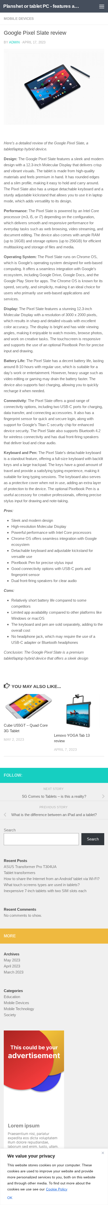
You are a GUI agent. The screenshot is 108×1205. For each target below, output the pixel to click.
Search (10, 830)
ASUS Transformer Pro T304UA (30, 867)
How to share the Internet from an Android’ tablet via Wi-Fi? (51, 879)
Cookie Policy (56, 1189)
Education (12, 997)
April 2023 (12, 966)
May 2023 (12, 960)
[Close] (103, 1153)
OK (9, 1198)
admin (14, 42)
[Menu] (101, 6)
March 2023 (13, 972)
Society (10, 1015)
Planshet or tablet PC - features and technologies (42, 6)
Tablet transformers (19, 873)
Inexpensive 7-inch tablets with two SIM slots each (45, 891)
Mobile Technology (19, 1009)
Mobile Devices (19, 19)
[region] (54, 1177)
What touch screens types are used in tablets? (42, 885)
